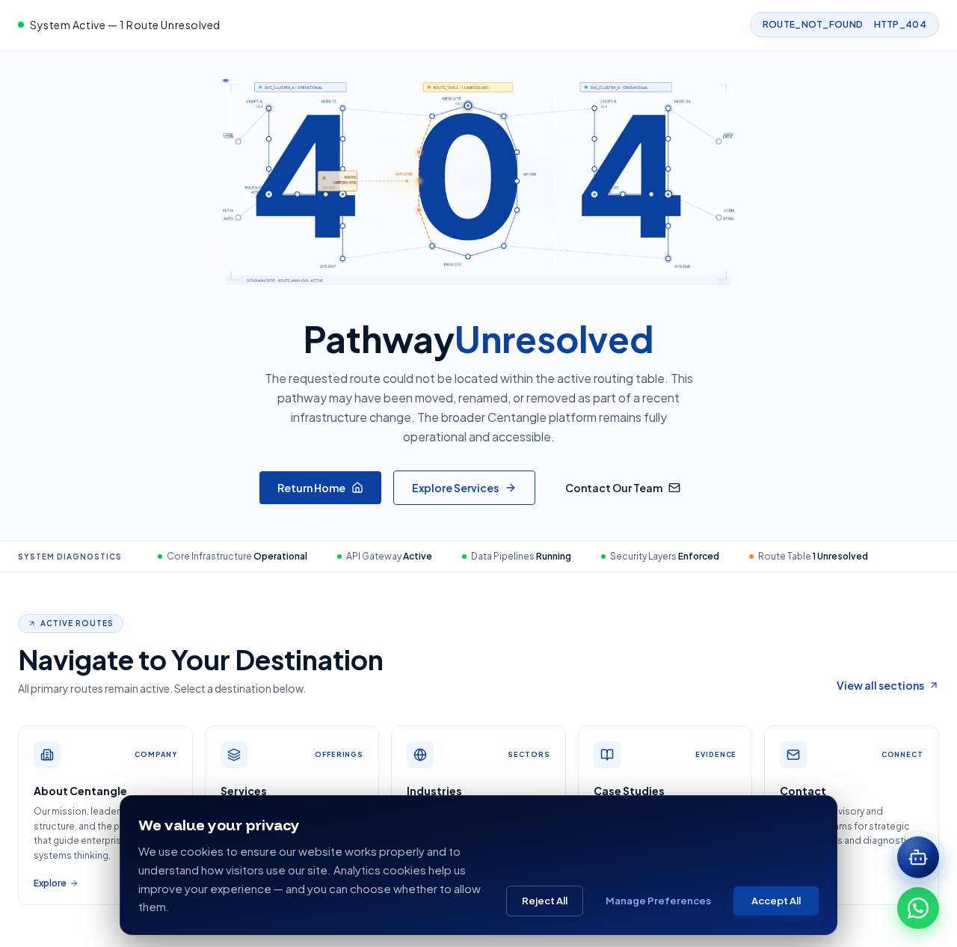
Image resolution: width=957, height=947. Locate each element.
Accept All (776, 901)
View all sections (880, 685)
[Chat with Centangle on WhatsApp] (918, 908)
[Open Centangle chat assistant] (918, 857)
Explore (50, 883)
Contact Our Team (613, 487)
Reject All (544, 901)
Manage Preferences (658, 901)
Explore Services (455, 487)
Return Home (311, 487)
